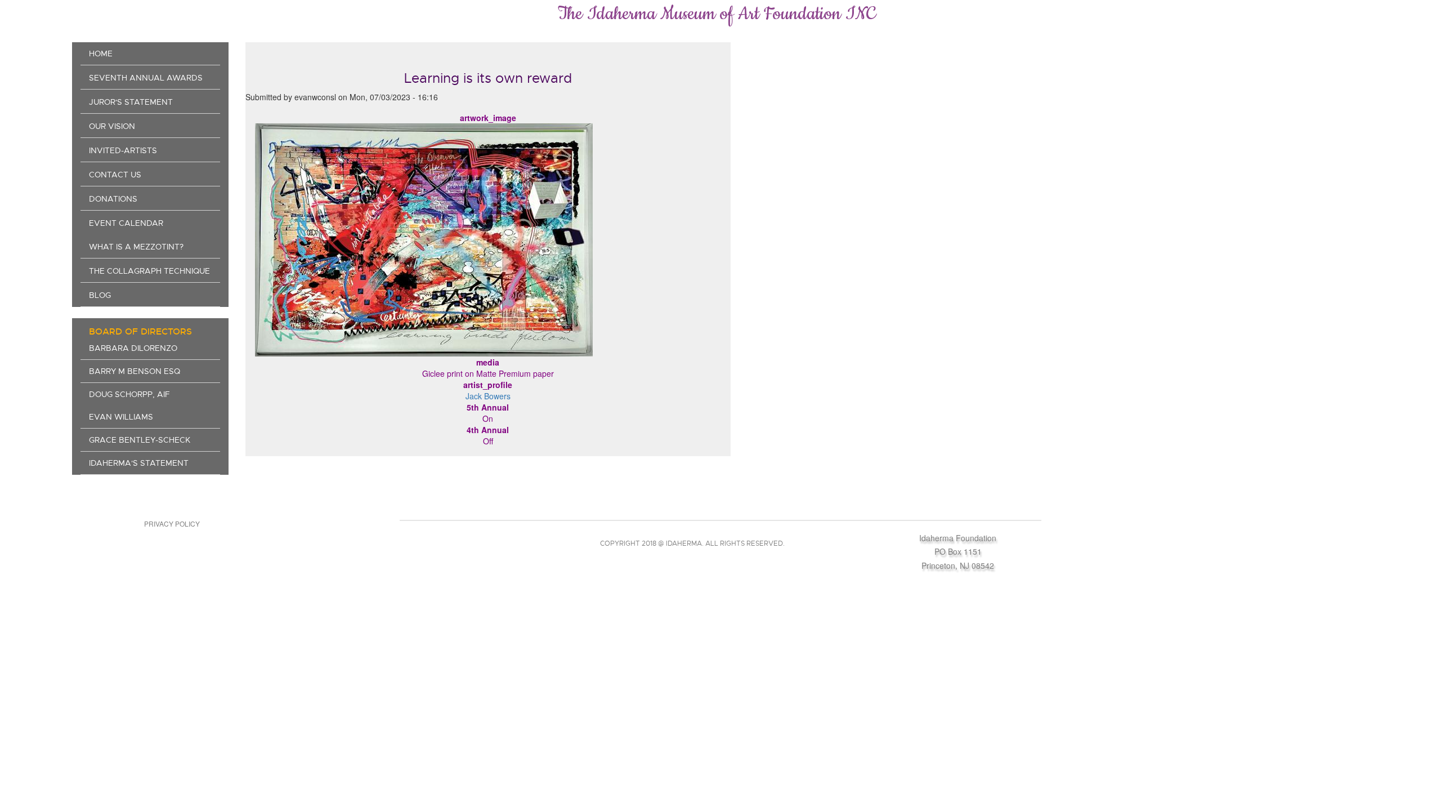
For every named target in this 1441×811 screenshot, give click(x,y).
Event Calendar (126, 223)
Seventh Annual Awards (146, 78)
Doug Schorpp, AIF (129, 394)
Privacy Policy (172, 523)
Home (101, 53)
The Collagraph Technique (149, 271)
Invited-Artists (123, 150)
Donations (113, 199)
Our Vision (112, 126)
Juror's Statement (131, 102)
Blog (100, 295)
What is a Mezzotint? (136, 247)
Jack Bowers (488, 396)
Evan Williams (121, 417)
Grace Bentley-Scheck (139, 440)
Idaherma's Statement (139, 463)
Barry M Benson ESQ (134, 371)
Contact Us (115, 175)
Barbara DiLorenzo (133, 348)
